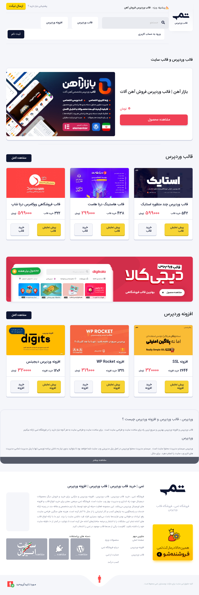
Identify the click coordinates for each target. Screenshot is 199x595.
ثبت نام (15, 34)
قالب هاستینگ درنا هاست (106, 204)
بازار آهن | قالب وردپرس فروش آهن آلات (154, 91)
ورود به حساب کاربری (149, 34)
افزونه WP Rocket (110, 362)
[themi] (172, 490)
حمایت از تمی (112, 555)
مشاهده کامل (18, 158)
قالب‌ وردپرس (85, 22)
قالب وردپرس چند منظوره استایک (164, 204)
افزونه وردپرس (54, 22)
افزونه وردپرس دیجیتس (43, 362)
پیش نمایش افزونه (177, 386)
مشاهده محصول (159, 119)
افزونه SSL (180, 362)
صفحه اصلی (138, 540)
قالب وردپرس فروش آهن (137, 8)
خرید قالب (149, 229)
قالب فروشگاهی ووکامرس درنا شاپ (35, 204)
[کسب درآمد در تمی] (173, 542)
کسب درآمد (113, 562)
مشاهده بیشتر (99, 460)
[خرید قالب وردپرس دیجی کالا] (99, 279)
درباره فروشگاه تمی (110, 547)
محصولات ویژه (112, 540)
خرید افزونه (148, 386)
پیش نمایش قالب (177, 229)
